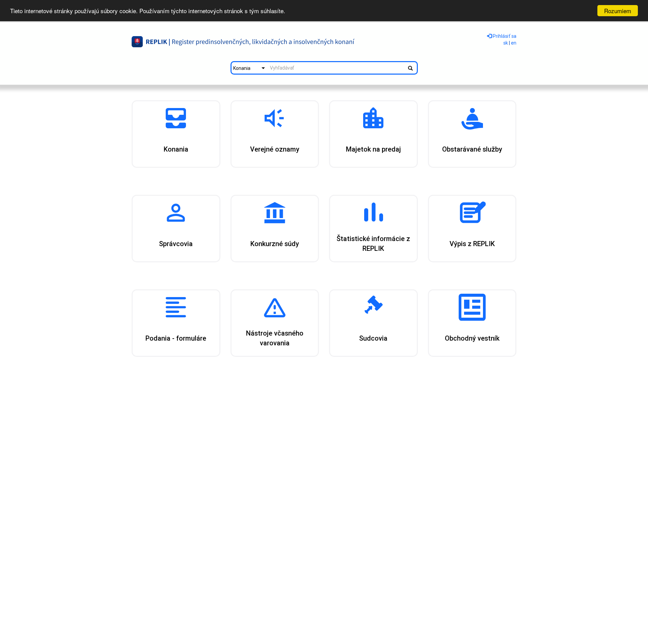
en (513, 43)
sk (505, 43)
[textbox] (336, 68)
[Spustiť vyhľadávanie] (410, 68)
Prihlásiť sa (504, 36)
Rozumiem (617, 10)
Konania (241, 68)
